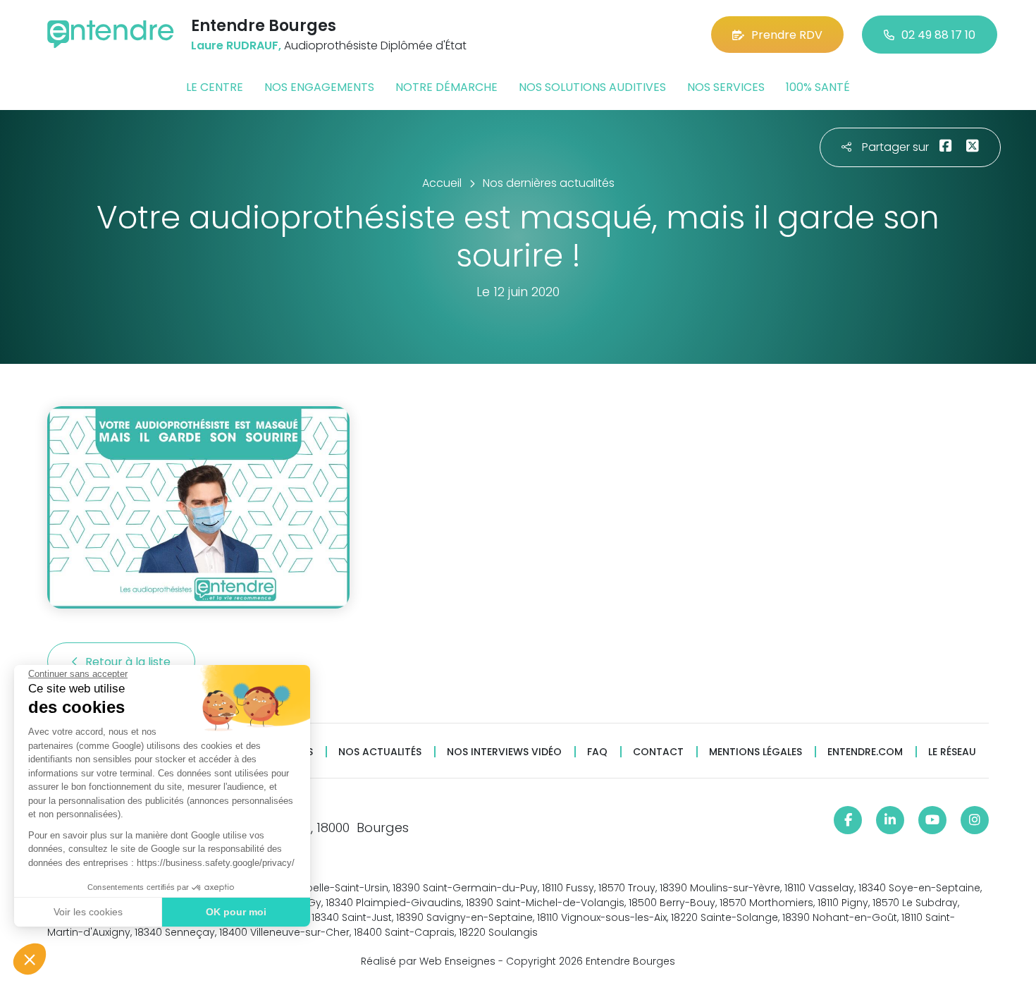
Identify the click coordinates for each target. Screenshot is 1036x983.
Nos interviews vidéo (504, 752)
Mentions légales (755, 752)
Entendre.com (865, 752)
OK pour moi (236, 911)
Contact (658, 752)
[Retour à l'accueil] (110, 34)
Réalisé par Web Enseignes (428, 961)
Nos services (726, 87)
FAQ (597, 752)
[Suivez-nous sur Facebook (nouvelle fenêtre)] (848, 820)
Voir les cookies (88, 911)
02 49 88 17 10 (938, 35)
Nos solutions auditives (592, 87)
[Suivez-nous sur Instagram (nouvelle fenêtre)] (975, 820)
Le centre (214, 87)
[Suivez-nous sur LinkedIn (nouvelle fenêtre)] (890, 820)
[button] (30, 959)
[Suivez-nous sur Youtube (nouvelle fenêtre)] (932, 820)
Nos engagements (319, 87)
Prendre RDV (786, 35)
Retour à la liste (129, 662)
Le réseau (952, 752)
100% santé (818, 87)
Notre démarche (446, 87)
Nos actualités (379, 752)
